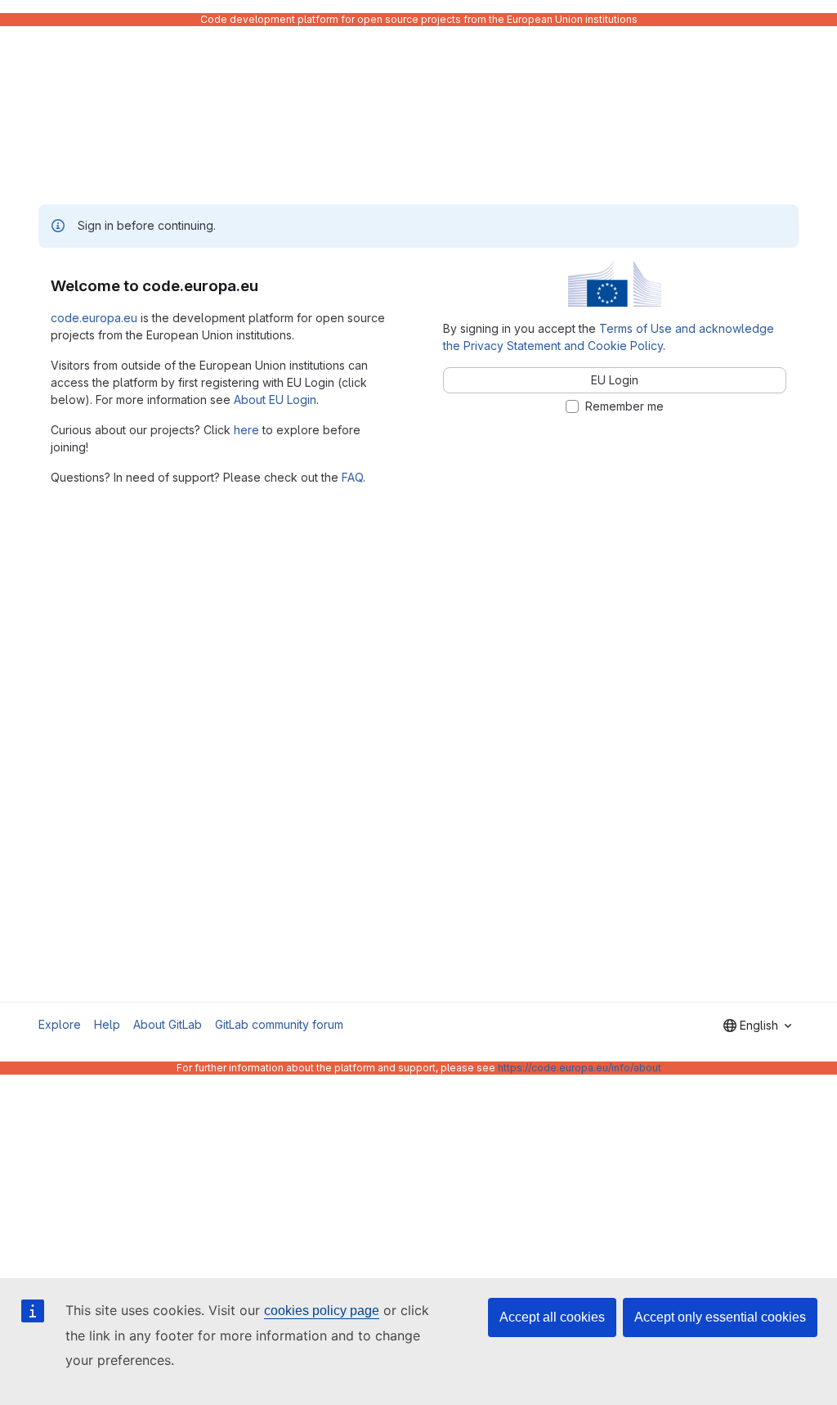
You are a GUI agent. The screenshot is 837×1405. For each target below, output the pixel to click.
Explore (59, 1024)
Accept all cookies (552, 1317)
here (246, 430)
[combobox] (757, 1025)
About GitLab (167, 1024)
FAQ (352, 477)
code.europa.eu (94, 318)
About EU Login (275, 399)
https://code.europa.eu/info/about (579, 1068)
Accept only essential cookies (720, 1317)
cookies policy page (321, 1310)
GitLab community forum (279, 1024)
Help (107, 1024)
